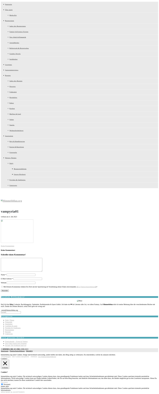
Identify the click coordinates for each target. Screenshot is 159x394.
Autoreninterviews (11, 70)
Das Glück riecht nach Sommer (16, 343)
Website (3, 283)
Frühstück (13, 92)
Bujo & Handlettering (17, 141)
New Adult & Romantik (18, 37)
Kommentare (7, 246)
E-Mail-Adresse (7, 279)
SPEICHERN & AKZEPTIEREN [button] (13, 392)
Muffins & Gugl (15, 114)
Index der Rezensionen (18, 26)
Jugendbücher (14, 43)
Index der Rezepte (16, 81)
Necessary (6, 384)
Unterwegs (13, 185)
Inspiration (9, 136)
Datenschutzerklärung (17, 351)
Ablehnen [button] (34, 357)
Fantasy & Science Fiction (19, 32)
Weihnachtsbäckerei (16, 130)
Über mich (9, 10)
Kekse (12, 103)
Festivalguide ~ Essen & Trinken (16, 341)
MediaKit (29, 351)
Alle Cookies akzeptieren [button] (20, 357)
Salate (12, 119)
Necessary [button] (4, 382)
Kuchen (12, 108)
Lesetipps (8, 64)
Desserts (13, 86)
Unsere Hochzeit (20, 174)
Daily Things (9, 320)
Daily (11, 163)
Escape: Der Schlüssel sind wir (15, 345)
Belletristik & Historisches (19, 48)
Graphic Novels (15, 54)
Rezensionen (9, 20)
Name (3, 275)
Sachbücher (14, 59)
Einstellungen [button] (6, 357)
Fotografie (13, 152)
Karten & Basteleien (17, 147)
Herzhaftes (13, 97)
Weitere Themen (10, 158)
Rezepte (8, 75)
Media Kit (13, 15)
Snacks (12, 125)
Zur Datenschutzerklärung (86, 287)
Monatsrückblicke (20, 169)
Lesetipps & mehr (11, 326)
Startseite (8, 4)
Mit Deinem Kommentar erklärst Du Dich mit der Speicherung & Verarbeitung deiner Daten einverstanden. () (50, 287)
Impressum (4, 351)
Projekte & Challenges (18, 180)
